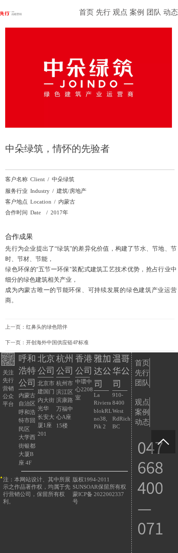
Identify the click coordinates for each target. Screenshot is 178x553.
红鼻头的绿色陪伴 (46, 327)
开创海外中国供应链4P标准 (57, 342)
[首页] (11, 13)
